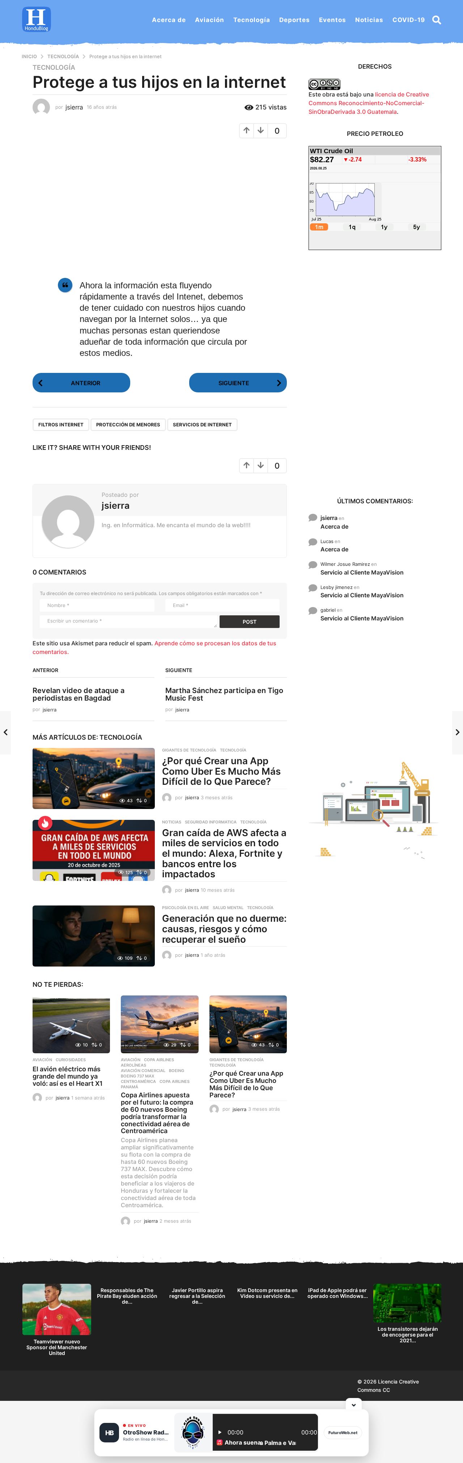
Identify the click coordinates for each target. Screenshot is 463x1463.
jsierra (328, 517)
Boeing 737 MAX (137, 1076)
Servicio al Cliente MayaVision (362, 572)
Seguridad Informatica (211, 822)
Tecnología (251, 19)
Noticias (369, 19)
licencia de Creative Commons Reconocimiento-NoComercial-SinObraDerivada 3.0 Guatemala (369, 103)
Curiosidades (71, 1060)
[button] (436, 20)
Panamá (129, 1087)
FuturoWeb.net (342, 1432)
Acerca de (169, 19)
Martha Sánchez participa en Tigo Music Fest (224, 694)
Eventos (332, 19)
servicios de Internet (202, 424)
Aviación (209, 19)
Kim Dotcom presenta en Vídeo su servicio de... (267, 1293)
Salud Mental (228, 907)
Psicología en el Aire (185, 907)
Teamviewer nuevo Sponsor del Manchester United (56, 1347)
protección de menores (128, 424)
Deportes (294, 19)
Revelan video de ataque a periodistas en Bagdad (78, 694)
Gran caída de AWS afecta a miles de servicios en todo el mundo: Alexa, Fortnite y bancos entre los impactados (224, 853)
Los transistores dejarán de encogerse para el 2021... (408, 1334)
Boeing (176, 1070)
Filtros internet (61, 424)
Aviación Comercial (143, 1070)
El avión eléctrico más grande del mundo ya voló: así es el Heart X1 (68, 1076)
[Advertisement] (375, 372)
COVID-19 (408, 19)
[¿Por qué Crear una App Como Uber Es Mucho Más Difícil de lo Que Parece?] (94, 778)
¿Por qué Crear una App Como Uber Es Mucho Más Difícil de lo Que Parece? (221, 771)
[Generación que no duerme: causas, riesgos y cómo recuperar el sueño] (94, 936)
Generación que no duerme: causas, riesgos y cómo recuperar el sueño (224, 929)
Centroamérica (138, 1081)
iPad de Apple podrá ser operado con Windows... (337, 1293)
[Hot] (45, 823)
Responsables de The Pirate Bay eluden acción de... (127, 1296)
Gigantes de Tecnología (189, 750)
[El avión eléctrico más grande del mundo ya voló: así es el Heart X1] (71, 1024)
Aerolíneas (133, 1065)
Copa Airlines (159, 1060)
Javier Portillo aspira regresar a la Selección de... (197, 1296)
